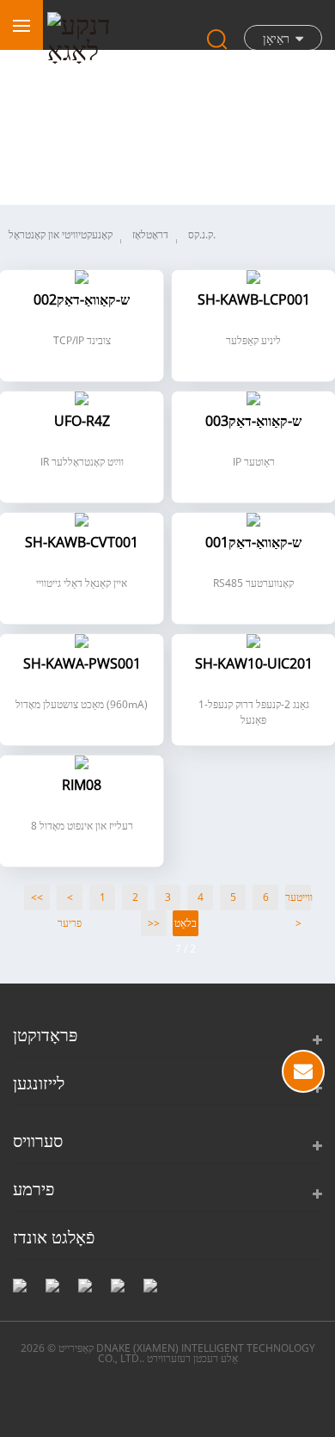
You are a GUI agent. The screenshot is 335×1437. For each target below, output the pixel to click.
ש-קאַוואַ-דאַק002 (82, 301)
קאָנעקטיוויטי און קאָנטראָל (61, 234)
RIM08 (81, 786)
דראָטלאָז (150, 234)
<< (37, 897)
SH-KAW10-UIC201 (254, 665)
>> (154, 923)
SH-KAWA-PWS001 (82, 665)
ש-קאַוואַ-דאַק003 (253, 422)
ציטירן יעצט (303, 1071)
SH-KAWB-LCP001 (254, 301)
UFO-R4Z (82, 422)
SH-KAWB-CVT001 (81, 543)
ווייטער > (298, 900)
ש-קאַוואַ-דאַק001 (253, 543)
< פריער (70, 900)
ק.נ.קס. (202, 234)
